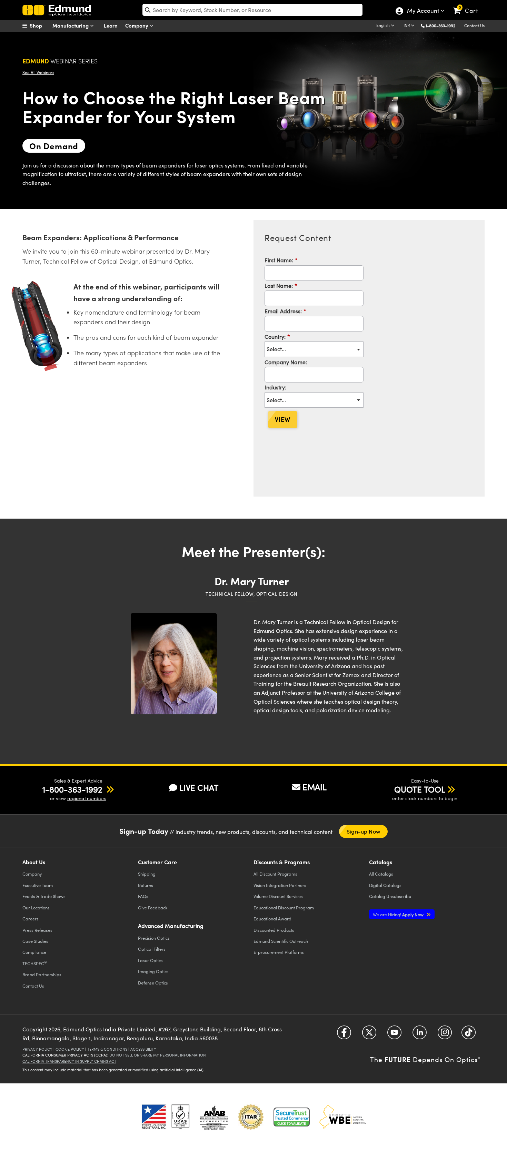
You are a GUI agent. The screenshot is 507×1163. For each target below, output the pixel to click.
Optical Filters (152, 949)
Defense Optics (153, 983)
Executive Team (37, 885)
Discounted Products (274, 930)
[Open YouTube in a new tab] (394, 1035)
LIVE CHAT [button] (198, 788)
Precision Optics (154, 938)
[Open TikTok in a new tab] (468, 1035)
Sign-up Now (363, 831)
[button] (443, 25)
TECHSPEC (34, 963)
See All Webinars (38, 72)
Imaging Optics (153, 971)
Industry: (275, 387)
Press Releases (37, 930)
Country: (277, 336)
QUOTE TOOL (419, 789)
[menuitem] (39, 25)
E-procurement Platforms (279, 952)
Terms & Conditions (107, 1049)
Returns (145, 885)
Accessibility (143, 1049)
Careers (30, 918)
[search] (252, 10)
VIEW (282, 419)
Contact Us (474, 25)
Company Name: (286, 361)
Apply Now (399, 914)
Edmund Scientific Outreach (281, 941)
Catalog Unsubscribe (390, 896)
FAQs (143, 896)
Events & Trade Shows (44, 896)
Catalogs (381, 874)
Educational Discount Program (284, 907)
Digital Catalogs (385, 885)
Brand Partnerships (41, 974)
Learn (111, 25)
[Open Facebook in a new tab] (344, 1035)
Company (137, 25)
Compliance (34, 952)
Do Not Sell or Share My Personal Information (157, 1055)
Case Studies (35, 941)
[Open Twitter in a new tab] (369, 1035)
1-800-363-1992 (440, 25)
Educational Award (272, 918)
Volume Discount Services (278, 896)
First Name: (281, 259)
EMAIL (314, 786)
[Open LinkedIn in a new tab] (419, 1035)
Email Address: (285, 310)
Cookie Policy (70, 1049)
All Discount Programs (275, 874)
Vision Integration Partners (280, 885)
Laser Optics (150, 960)
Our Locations (36, 907)
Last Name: (281, 285)
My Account (422, 11)
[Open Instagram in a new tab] (445, 1035)
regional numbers (86, 798)
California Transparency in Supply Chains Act (69, 1061)
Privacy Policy (37, 1049)
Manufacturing (71, 25)
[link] (468, 5)
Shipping (147, 874)
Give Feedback (152, 907)
